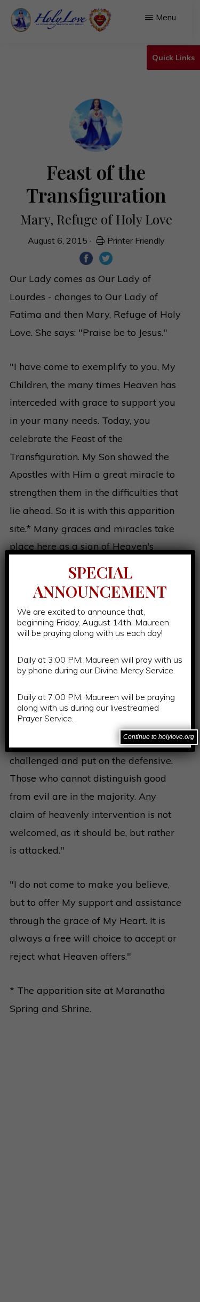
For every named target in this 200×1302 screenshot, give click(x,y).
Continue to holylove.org (158, 737)
